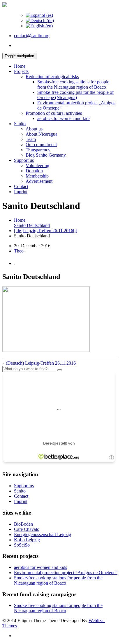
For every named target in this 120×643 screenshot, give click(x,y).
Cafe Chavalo (26, 529)
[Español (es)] (39, 15)
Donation (34, 170)
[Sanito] (4, 5)
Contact (21, 186)
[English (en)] (39, 25)
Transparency (38, 149)
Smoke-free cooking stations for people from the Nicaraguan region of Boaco (73, 84)
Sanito (20, 123)
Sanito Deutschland (32, 225)
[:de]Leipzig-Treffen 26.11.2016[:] (45, 230)
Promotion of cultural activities (54, 113)
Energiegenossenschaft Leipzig (42, 534)
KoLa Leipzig (27, 539)
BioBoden (23, 524)
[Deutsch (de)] (40, 20)
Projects (21, 71)
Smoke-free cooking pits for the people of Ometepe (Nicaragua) (75, 95)
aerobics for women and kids (63, 118)
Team (31, 139)
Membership (37, 175)
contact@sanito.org (32, 35)
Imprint (20, 191)
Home (19, 66)
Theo (19, 250)
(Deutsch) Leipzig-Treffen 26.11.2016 (41, 363)
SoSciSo (22, 544)
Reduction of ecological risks (52, 76)
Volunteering (37, 165)
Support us (24, 160)
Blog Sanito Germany (46, 155)
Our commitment (41, 144)
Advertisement (39, 181)
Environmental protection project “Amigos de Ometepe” (65, 572)
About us (34, 128)
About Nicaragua (41, 134)
